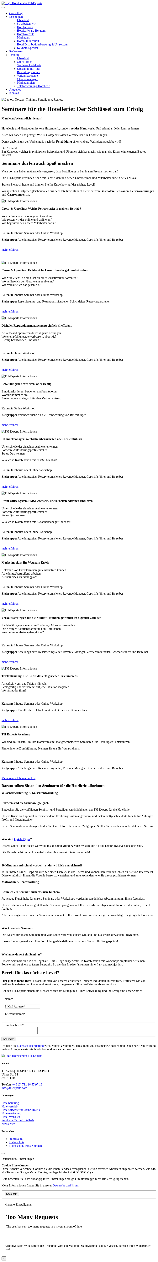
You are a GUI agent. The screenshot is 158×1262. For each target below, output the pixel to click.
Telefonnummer (15, 1014)
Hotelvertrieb (25, 27)
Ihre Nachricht (14, 1025)
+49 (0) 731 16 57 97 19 (27, 1084)
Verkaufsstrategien (28, 75)
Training (14, 54)
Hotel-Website (25, 34)
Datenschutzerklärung (30, 1045)
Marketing (23, 37)
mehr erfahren (10, 249)
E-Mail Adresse (15, 1006)
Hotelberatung (10, 1103)
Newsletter (8, 1123)
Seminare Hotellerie (29, 65)
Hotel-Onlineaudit (28, 41)
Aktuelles (15, 89)
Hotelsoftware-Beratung (31, 30)
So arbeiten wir (26, 23)
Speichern (11, 1193)
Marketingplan (26, 82)
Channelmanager (27, 79)
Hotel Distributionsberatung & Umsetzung (42, 44)
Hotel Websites (11, 1116)
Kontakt (14, 93)
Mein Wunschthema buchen (18, 778)
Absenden (8, 1039)
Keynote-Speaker (27, 48)
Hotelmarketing (11, 1113)
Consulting (16, 13)
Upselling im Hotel (28, 68)
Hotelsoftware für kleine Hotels (21, 1110)
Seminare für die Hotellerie (18, 1120)
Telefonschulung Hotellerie (33, 86)
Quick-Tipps (24, 61)
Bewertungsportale (28, 72)
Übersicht (23, 20)
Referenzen (16, 51)
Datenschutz (16, 1142)
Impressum (16, 1138)
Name (9, 999)
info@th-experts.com (14, 1088)
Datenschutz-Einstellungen (25, 1145)
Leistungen (16, 16)
